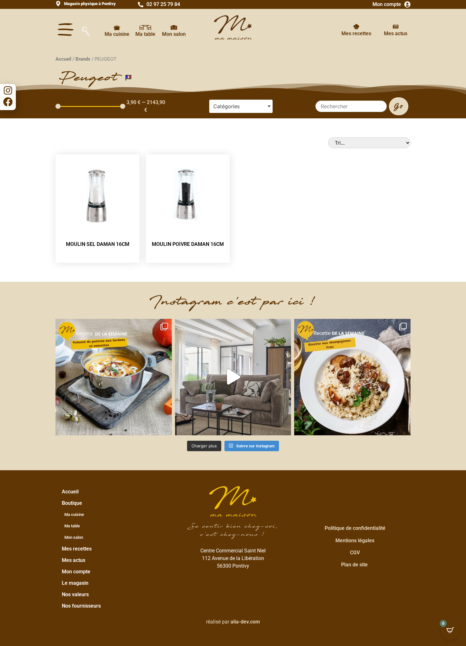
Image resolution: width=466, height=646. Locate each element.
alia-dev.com (245, 622)
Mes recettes (356, 33)
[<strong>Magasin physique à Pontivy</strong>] (58, 3)
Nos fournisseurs (81, 606)
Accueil (63, 59)
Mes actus (395, 33)
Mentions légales (354, 540)
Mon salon (174, 34)
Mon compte (386, 4)
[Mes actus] (395, 27)
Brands (82, 59)
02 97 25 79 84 (163, 4)
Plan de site (354, 565)
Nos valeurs (75, 594)
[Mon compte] (407, 4)
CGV (355, 553)
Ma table (145, 34)
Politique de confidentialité (355, 528)
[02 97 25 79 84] (140, 4)
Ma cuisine (117, 34)
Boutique (72, 503)
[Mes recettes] (356, 27)
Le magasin (75, 583)
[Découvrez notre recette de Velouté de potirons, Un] (113, 377)
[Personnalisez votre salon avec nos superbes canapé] (233, 377)
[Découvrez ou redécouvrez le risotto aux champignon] (352, 377)
